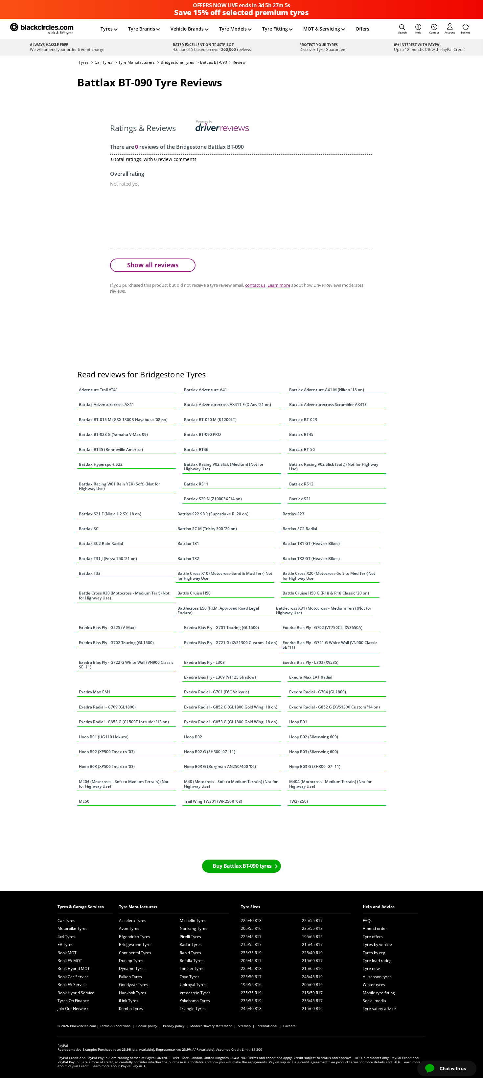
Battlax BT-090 (213, 62)
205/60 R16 (312, 984)
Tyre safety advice (379, 1008)
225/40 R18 (251, 920)
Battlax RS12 (301, 484)
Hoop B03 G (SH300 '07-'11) (314, 766)
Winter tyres (374, 984)
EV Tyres (65, 944)
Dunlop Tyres (131, 960)
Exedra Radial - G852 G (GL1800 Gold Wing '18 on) (230, 707)
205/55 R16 (251, 928)
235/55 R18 (312, 928)
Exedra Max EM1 (94, 692)
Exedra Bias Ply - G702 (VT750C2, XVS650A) (322, 627)
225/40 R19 (312, 952)
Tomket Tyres (192, 968)
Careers (289, 1025)
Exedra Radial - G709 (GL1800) (107, 707)
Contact (434, 32)
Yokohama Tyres (195, 1000)
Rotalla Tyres (191, 960)
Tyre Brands (141, 29)
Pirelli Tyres (190, 936)
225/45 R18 (251, 968)
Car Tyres (103, 62)
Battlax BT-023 (303, 419)
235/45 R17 (312, 1000)
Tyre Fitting (275, 29)
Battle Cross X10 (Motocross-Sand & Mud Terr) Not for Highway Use (224, 576)
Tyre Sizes (250, 907)
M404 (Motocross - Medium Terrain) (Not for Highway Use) (330, 784)
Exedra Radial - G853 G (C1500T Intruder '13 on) (124, 722)
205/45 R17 (251, 960)
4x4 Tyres (66, 936)
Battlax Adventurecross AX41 (106, 404)
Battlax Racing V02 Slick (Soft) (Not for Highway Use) (333, 466)
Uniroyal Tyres (193, 984)
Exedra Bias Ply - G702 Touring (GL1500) (116, 642)
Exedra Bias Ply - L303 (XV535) (310, 662)
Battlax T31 (188, 543)
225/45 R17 (251, 936)
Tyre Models (233, 29)
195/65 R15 (312, 936)
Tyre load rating (377, 960)
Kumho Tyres (131, 1008)
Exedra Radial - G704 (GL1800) (317, 692)
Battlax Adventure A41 (205, 390)
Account (450, 32)
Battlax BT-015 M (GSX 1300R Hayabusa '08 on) (123, 419)
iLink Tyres (128, 1000)
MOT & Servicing (321, 29)
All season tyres (377, 976)
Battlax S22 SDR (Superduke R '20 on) (212, 514)
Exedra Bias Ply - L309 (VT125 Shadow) (220, 677)
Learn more (278, 285)
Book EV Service (72, 984)
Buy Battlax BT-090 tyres (242, 865)
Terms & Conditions (115, 1025)
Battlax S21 (300, 499)
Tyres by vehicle (377, 944)
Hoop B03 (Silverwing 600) (313, 751)
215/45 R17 (312, 944)
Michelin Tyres (193, 920)
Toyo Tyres (189, 976)
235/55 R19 (251, 1000)
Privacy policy (173, 1025)
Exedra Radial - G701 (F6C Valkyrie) (216, 692)
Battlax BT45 (301, 434)
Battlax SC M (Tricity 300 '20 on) (207, 528)
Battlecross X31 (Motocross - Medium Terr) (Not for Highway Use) (323, 610)
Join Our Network (73, 1008)
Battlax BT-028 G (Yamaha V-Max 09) (113, 434)
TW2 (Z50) (298, 801)
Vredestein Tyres (195, 993)
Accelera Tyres (132, 920)
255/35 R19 (251, 952)
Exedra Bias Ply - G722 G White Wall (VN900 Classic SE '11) (126, 665)
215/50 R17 (312, 993)
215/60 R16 (312, 1008)
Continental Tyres (135, 952)
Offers (362, 29)
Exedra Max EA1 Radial (310, 677)
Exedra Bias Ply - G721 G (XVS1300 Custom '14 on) (230, 642)
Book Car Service (73, 976)
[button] (402, 29)
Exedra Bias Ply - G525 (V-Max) (107, 627)
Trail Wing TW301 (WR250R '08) (213, 801)
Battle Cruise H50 (194, 593)
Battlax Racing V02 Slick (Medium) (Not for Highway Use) (224, 466)
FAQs (367, 920)
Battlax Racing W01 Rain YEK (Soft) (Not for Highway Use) (119, 486)
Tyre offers (373, 936)
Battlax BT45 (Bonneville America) (111, 449)
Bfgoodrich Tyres (134, 936)
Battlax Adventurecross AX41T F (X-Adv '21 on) (227, 404)
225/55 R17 (312, 920)
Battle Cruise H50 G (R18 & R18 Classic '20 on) (326, 593)
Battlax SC (89, 528)
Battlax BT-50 (302, 449)
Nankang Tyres (193, 928)
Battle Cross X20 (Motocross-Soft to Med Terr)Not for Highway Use (329, 576)
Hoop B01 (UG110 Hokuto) (103, 737)
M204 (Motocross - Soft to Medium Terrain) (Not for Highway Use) (124, 784)
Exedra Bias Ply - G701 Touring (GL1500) (221, 627)
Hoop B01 (298, 722)
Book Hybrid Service (76, 993)
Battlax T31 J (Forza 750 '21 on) (108, 558)
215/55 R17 (251, 944)
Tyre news (372, 968)
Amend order (375, 928)
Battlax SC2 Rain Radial (101, 543)
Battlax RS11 (196, 484)
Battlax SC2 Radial (300, 528)
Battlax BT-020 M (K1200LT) (210, 419)
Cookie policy (146, 1025)
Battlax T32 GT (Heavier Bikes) (311, 558)
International (267, 1025)
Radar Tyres (191, 944)
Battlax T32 (188, 558)
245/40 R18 (251, 1008)
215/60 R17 (312, 960)
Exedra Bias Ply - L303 (204, 662)
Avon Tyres (129, 928)
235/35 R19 (251, 993)
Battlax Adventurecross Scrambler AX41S (328, 404)
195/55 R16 (251, 984)
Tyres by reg (374, 952)
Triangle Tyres (193, 1008)
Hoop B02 (193, 737)
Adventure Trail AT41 (98, 390)
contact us (255, 285)
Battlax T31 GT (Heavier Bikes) (311, 543)
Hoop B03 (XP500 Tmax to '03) (107, 766)
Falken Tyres (130, 976)
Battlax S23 (293, 514)
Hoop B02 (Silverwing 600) (313, 737)
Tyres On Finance (73, 1000)
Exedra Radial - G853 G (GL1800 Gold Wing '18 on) (230, 722)
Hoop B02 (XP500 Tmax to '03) (107, 751)
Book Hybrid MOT (74, 968)
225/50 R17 (251, 976)
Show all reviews (152, 264)
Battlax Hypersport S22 (101, 464)
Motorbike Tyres (72, 928)
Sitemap (244, 1025)
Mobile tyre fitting (379, 993)
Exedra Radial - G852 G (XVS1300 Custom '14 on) (334, 707)
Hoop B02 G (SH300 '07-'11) (209, 751)
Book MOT (67, 952)
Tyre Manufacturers (136, 62)
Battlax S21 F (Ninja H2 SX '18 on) (110, 514)
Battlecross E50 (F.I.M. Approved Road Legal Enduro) (218, 610)
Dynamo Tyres (132, 968)
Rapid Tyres (190, 952)
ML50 (84, 801)
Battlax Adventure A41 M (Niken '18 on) (326, 390)
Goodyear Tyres (133, 984)
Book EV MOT (70, 960)
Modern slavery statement (211, 1025)
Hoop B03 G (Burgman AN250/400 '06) (220, 766)
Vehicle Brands (187, 29)
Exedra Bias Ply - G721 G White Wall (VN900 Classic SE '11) (330, 645)
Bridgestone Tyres (177, 62)
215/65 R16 (312, 968)
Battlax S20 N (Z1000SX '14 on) (213, 499)
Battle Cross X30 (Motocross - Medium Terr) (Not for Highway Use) (124, 595)
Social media (374, 1000)
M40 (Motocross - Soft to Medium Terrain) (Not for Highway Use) (231, 784)
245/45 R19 (312, 976)
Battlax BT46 (196, 449)
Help (418, 32)
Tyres (107, 29)
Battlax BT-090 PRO (202, 434)
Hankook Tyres (132, 993)
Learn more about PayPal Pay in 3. (119, 1066)
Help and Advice (379, 907)
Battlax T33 (90, 573)
